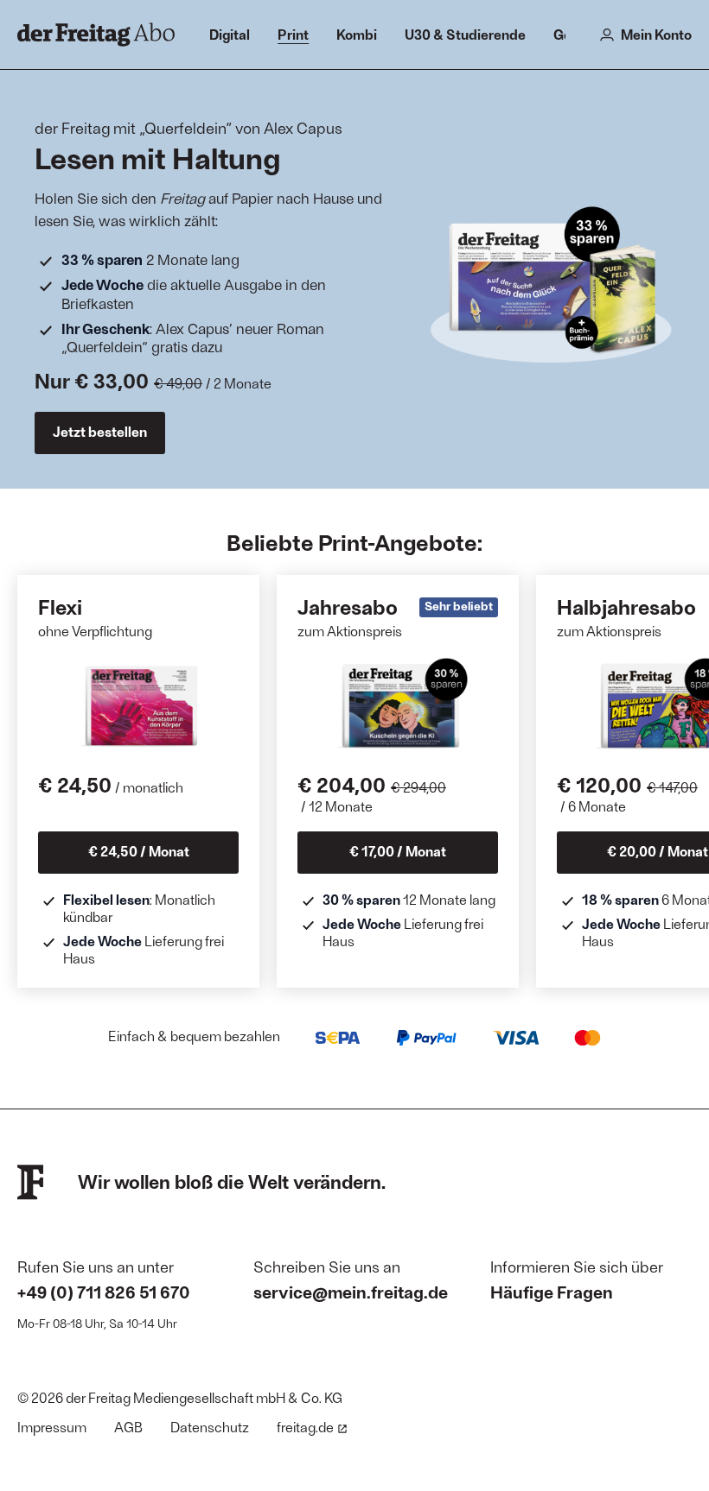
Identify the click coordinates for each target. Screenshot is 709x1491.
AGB (128, 1426)
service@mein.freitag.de (350, 1291)
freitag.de (305, 1426)
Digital (229, 34)
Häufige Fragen (551, 1291)
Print (293, 34)
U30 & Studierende (465, 34)
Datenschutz (209, 1426)
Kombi (356, 34)
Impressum (51, 1426)
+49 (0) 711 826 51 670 (103, 1291)
